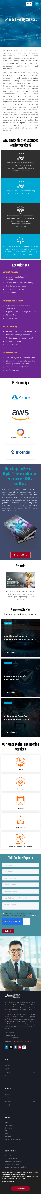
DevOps (20, 789)
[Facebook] (15, 1047)
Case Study (8, 623)
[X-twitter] (11, 1047)
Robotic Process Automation (20, 847)
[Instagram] (24, 1047)
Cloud (20, 770)
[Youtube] (19, 1047)
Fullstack (20, 808)
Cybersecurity (20, 827)
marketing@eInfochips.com (23, 1041)
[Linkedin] (6, 1047)
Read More (12, 652)
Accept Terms (21, 1188)
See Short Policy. (8, 1182)
